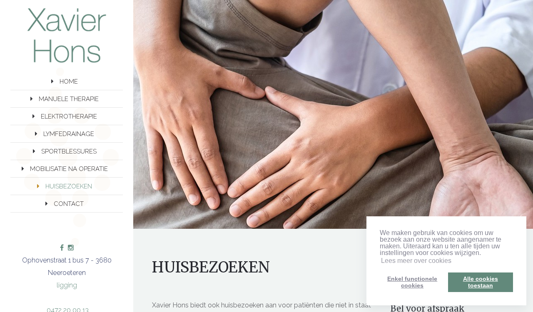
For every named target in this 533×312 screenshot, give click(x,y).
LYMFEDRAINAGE (68, 134)
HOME (69, 81)
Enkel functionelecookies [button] (412, 282)
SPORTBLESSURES (69, 151)
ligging (67, 285)
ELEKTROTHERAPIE (69, 116)
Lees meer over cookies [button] (416, 260)
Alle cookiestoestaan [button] (480, 282)
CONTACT (69, 204)
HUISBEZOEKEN (68, 186)
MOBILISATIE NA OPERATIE (69, 169)
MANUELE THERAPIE (69, 99)
